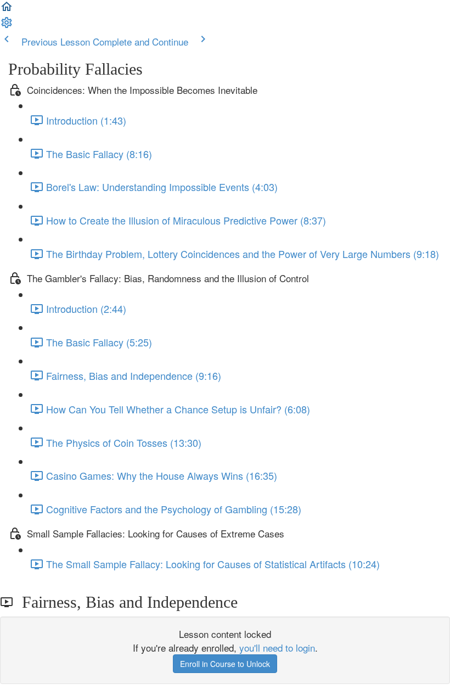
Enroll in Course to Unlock (225, 663)
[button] (6, 9)
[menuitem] (6, 25)
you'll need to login (277, 647)
